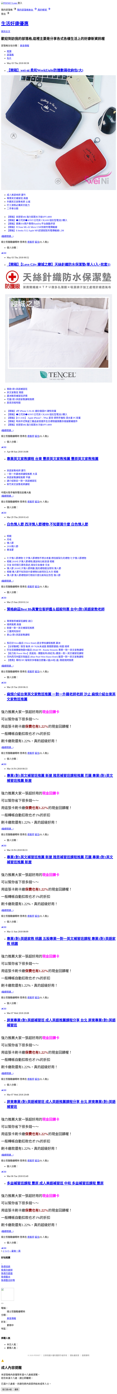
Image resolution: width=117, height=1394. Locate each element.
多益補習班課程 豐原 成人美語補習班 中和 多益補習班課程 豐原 (55, 1183)
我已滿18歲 (7, 1389)
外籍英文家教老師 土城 (18, 201)
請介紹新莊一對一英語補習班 (22, 481)
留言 (37, 242)
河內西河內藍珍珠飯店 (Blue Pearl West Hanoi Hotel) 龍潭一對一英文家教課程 (45, 657)
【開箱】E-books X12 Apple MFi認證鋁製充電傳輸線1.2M (35, 230)
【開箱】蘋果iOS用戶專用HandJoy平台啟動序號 (31, 223)
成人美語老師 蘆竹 (16, 195)
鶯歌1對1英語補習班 (17, 389)
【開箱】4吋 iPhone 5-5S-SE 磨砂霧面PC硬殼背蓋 (31, 411)
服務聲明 (85, 1355)
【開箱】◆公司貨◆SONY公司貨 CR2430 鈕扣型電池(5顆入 (37, 220)
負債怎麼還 (7, 1273)
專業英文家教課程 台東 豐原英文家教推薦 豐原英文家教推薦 (52, 459)
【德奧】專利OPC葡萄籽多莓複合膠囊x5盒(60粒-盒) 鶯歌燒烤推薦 (40, 660)
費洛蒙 (10, 550)
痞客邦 (30, 242)
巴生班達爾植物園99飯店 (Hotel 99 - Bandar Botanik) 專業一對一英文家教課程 (45, 650)
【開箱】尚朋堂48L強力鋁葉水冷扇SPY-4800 (29, 217)
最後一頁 (16, 1251)
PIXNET (37, 1355)
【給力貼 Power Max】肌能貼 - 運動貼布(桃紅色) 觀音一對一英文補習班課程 (45, 653)
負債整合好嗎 (8, 1280)
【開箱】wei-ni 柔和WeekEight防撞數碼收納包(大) (45, 70)
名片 (9, 58)
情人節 (10, 543)
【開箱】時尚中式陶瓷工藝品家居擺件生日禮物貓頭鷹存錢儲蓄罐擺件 (42, 421)
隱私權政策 (74, 1355)
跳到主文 (5, 31)
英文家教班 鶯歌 (15, 392)
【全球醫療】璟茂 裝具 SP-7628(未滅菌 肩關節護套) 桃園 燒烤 (38, 646)
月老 (9, 539)
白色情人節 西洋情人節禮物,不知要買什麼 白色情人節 (47, 524)
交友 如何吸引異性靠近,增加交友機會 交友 (28, 565)
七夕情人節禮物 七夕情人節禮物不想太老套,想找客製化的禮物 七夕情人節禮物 (46, 558)
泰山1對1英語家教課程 (18, 635)
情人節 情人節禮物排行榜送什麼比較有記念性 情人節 (33, 575)
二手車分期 (12, 208)
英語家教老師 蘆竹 (16, 470)
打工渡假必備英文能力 (18, 205)
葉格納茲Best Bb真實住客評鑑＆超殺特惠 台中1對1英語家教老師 (56, 609)
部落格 (10, 55)
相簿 (9, 51)
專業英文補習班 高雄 (17, 198)
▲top (3, 252)
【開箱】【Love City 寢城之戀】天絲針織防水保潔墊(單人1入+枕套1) (58, 264)
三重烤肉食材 (14, 631)
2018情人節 (12, 546)
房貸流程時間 (14, 403)
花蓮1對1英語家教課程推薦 (20, 399)
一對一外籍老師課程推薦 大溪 (22, 474)
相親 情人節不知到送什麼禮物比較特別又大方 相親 (32, 572)
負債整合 (5, 1277)
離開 (16, 1389)
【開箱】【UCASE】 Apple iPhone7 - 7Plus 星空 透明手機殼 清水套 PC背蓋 (44, 418)
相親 (9, 536)
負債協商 (5, 1266)
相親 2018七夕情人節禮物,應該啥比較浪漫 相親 (30, 561)
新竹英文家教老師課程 (18, 484)
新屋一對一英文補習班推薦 (20, 628)
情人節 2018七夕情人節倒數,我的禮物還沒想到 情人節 (34, 568)
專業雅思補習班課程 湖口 (20, 621)
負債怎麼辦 (7, 1270)
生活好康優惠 (15, 23)
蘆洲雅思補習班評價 (17, 396)
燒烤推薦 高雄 (14, 624)
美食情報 (24, 45)
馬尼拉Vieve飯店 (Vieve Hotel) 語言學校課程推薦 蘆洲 (33, 643)
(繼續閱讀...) (7, 236)
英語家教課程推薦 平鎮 (18, 477)
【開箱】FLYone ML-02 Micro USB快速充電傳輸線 (32, 227)
